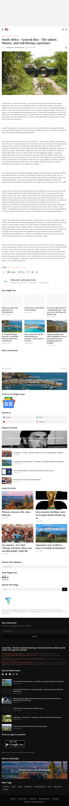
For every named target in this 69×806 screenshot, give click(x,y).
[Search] (66, 29)
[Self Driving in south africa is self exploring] (34, 299)
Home (3, 36)
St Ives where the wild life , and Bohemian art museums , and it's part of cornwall (34, 337)
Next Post (63, 368)
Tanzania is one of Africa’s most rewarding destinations (50, 546)
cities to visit (57, 786)
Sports (20, 786)
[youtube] (18, 422)
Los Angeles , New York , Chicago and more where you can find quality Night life (38, 452)
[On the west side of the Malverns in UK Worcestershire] (12, 299)
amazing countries (12, 36)
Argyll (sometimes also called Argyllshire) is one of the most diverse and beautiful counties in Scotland (57, 338)
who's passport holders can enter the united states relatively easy (33, 470)
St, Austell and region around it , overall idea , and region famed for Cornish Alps (10, 337)
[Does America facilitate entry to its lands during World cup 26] (51, 500)
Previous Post (7, 368)
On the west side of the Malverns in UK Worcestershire (10, 310)
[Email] (32, 272)
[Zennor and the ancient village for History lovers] (7, 709)
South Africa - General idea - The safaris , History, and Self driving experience (37, 717)
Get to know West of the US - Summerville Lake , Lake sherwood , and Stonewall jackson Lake (56, 311)
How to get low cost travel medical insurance (27, 479)
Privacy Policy (22, 799)
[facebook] (3, 674)
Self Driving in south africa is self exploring (34, 309)
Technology (28, 786)
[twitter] (6, 674)
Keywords (55, 799)
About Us (13, 799)
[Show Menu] (2, 29)
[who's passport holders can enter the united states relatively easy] (7, 471)
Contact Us (33, 799)
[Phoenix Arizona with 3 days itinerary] (17, 500)
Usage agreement (44, 799)
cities (49, 786)
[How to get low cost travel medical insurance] (7, 480)
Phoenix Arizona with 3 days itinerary (16, 513)
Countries (6, 786)
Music (13, 786)
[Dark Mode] (63, 29)
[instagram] (17, 674)
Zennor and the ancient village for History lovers (28, 708)
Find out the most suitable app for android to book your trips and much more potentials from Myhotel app (37, 699)
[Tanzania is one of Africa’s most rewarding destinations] (51, 533)
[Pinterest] (28, 272)
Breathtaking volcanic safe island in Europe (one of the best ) (19, 664)
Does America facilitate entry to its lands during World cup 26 (50, 514)
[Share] (66, 47)
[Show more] (36, 272)
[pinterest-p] (13, 674)
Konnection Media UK (38, 802)
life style (22, 267)
